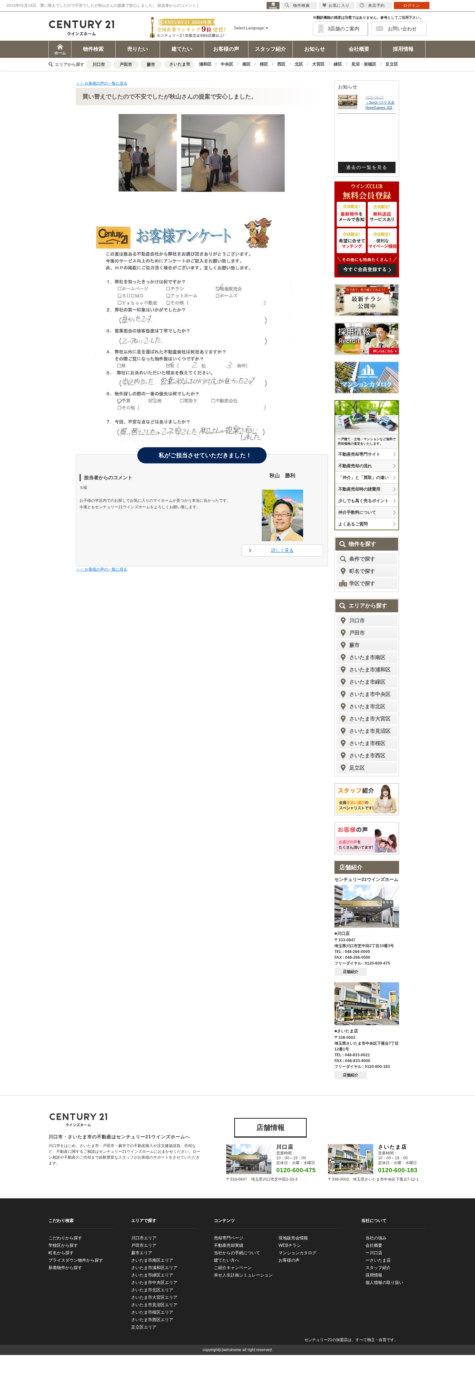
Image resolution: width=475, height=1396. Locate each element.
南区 (246, 64)
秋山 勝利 (282, 475)
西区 (281, 64)
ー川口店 (373, 1252)
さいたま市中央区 (370, 694)
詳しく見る (282, 550)
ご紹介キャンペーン (233, 1267)
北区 (299, 64)
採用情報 (403, 49)
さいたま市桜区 (367, 743)
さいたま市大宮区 (370, 718)
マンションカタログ (297, 1252)
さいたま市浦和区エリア (154, 1267)
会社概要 (359, 49)
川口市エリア (143, 1238)
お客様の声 (226, 49)
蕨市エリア (141, 1252)
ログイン (411, 5)
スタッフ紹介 (270, 49)
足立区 (391, 64)
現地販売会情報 (293, 1238)
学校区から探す (63, 1245)
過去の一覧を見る (366, 167)
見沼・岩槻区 (363, 64)
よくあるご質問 (353, 524)
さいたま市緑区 (367, 682)
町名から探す (61, 1252)
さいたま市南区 (367, 657)
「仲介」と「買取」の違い (363, 477)
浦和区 (205, 64)
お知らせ (314, 49)
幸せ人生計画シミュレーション (243, 1275)
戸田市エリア (143, 1245)
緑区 (338, 64)
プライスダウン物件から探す (75, 1260)
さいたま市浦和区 (370, 669)
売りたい (137, 49)
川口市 (98, 64)
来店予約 (376, 5)
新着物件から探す (65, 1267)
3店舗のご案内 (343, 28)
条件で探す (362, 559)
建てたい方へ (226, 1260)
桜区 (264, 64)
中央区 (227, 64)
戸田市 (126, 64)
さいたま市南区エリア (152, 1260)
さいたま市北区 (367, 706)
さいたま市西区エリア (152, 1319)
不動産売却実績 (228, 1245)
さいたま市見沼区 (370, 731)
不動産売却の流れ (355, 465)
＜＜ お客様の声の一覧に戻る (101, 83)
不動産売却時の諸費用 (359, 489)
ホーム (60, 53)
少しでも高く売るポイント (363, 500)
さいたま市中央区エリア (154, 1282)
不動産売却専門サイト (359, 454)
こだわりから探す (65, 1238)
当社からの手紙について (237, 1252)
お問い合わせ (402, 28)
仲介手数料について (357, 512)
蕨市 (151, 64)
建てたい (182, 49)
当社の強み (375, 1238)
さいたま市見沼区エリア (154, 1304)
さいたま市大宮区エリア (154, 1297)
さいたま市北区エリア (152, 1289)
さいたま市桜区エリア (152, 1312)
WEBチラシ (290, 1245)
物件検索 (93, 49)
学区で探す (362, 583)
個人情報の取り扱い (384, 1282)
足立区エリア (143, 1327)
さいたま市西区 (367, 755)
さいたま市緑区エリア (152, 1275)
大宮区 (318, 64)
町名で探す (362, 571)
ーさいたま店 (378, 1260)
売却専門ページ (228, 1238)
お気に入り (339, 5)
